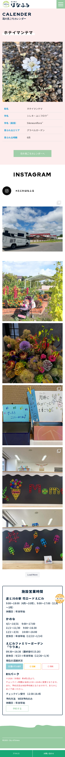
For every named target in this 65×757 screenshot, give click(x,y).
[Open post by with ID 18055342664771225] (32, 353)
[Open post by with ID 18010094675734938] (32, 477)
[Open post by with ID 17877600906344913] (32, 539)
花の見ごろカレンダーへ (32, 153)
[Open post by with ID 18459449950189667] (32, 229)
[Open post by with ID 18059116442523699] (32, 291)
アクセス (16, 753)
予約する (17, 708)
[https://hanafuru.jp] (17, 4)
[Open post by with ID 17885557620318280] (32, 415)
